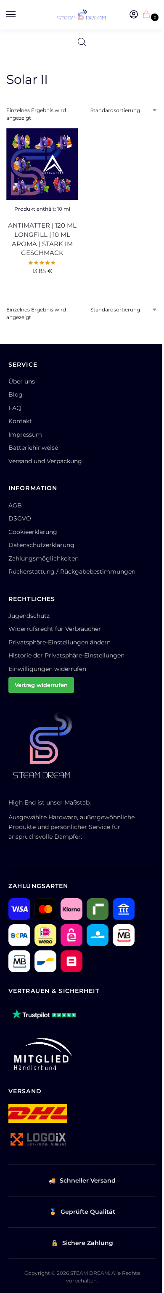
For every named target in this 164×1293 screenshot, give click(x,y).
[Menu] (19, 14)
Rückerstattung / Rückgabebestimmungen (71, 571)
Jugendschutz (29, 616)
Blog (15, 394)
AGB (15, 505)
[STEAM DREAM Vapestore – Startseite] (46, 749)
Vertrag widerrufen (41, 684)
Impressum (25, 434)
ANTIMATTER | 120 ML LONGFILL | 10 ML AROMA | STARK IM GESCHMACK (42, 239)
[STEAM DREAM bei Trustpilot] (44, 1015)
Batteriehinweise (33, 447)
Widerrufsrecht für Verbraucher (54, 629)
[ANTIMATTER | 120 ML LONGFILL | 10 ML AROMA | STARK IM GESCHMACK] (42, 164)
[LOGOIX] (37, 1139)
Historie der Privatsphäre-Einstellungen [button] (66, 655)
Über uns (21, 381)
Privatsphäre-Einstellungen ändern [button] (59, 642)
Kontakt (20, 421)
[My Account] (134, 15)
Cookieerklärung (32, 532)
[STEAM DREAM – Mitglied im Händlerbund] (41, 1054)
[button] (148, 15)
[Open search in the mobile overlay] (82, 42)
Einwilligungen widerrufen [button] (47, 669)
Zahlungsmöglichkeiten (43, 558)
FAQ (14, 408)
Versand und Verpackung (45, 461)
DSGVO (19, 518)
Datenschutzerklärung (41, 545)
